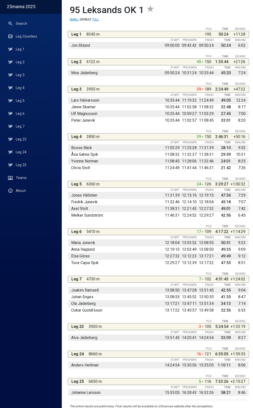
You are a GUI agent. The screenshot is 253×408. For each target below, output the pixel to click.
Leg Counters (26, 36)
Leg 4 (20, 88)
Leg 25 (21, 165)
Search (21, 24)
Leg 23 (21, 139)
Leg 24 (21, 152)
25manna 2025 (21, 6)
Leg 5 (20, 101)
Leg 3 (20, 75)
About (21, 191)
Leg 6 (20, 114)
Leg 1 (20, 49)
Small (74, 19)
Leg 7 (20, 126)
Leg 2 (20, 62)
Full (95, 19)
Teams (21, 178)
